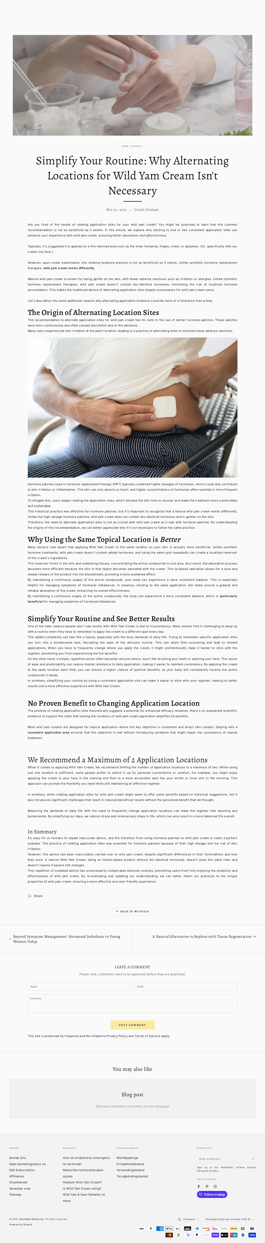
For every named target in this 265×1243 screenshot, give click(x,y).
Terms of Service (147, 1036)
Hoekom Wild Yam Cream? (82, 1182)
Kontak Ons (17, 1158)
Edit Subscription (22, 1170)
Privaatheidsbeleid (130, 1164)
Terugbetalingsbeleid (132, 1176)
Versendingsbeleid (130, 1170)
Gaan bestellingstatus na (27, 1164)
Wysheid (136, 146)
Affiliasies (16, 1176)
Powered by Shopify (20, 1224)
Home (125, 146)
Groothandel (18, 1182)
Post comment (132, 1025)
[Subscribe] (254, 1159)
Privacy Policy (117, 1036)
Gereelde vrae (19, 1188)
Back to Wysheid (134, 911)
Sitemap (15, 1194)
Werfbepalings (127, 1158)
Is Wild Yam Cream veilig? (82, 1188)
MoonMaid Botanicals (31, 1219)
